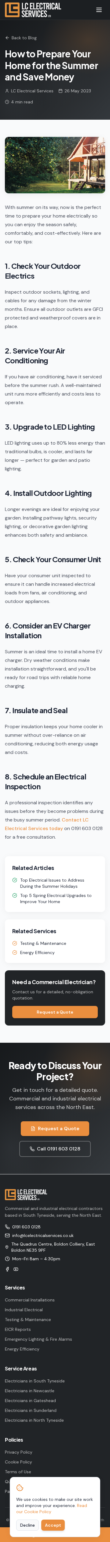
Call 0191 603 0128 (58, 1149)
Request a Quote (55, 1012)
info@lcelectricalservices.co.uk (43, 1235)
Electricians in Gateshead (30, 1400)
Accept (53, 1525)
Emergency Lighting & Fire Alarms (38, 1339)
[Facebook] (7, 1269)
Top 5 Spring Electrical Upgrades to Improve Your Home (56, 898)
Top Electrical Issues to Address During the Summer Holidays (52, 883)
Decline (27, 1525)
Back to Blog (24, 38)
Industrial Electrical (24, 1309)
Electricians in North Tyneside (34, 1420)
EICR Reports (18, 1329)
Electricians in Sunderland (31, 1410)
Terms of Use (18, 1471)
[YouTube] (15, 1269)
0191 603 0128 (26, 1227)
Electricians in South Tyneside (35, 1381)
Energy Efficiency (37, 952)
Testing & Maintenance (43, 943)
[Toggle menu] (99, 10)
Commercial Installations (30, 1300)
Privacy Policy (18, 1452)
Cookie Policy (18, 1462)
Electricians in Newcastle (29, 1390)
